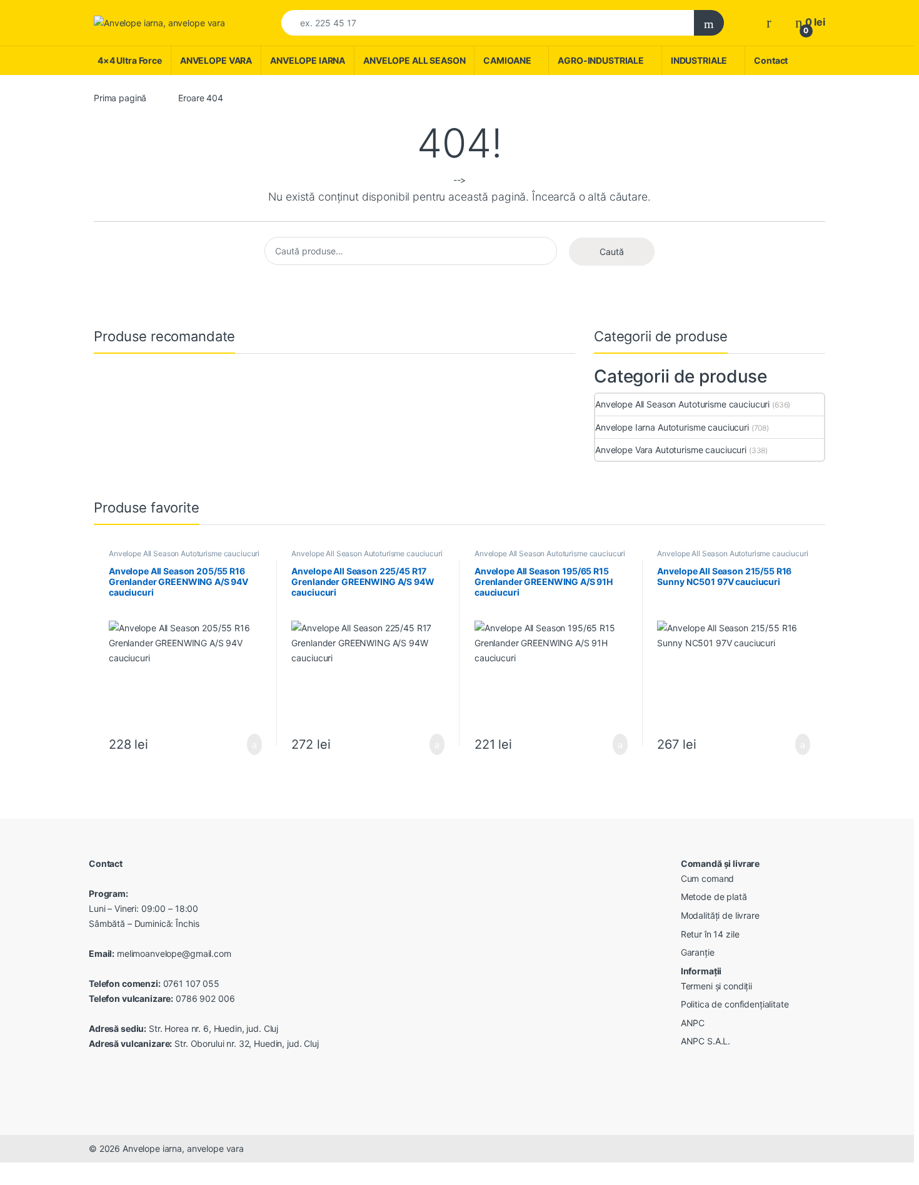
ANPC (693, 1023)
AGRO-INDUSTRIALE (601, 60)
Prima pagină (120, 97)
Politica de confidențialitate (735, 1004)
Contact (771, 60)
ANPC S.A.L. (705, 1041)
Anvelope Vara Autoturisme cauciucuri (670, 449)
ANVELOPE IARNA (307, 60)
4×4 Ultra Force (130, 60)
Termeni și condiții (716, 986)
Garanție (698, 952)
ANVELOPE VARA (216, 60)
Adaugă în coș (245, 744)
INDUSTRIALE (699, 60)
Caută (612, 251)
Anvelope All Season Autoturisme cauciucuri (682, 404)
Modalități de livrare (720, 915)
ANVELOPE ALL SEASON (414, 60)
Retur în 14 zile (710, 934)
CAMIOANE (507, 60)
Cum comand (708, 878)
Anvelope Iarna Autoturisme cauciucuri (672, 427)
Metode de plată (714, 896)
